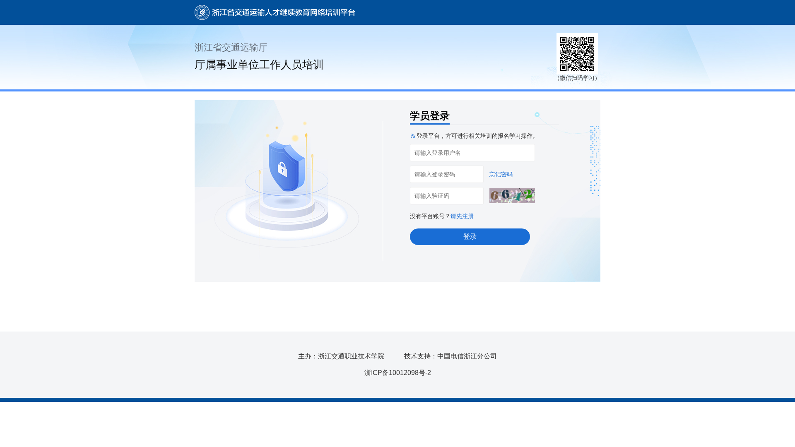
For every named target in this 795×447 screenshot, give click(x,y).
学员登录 (430, 115)
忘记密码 (501, 174)
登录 (470, 236)
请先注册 (462, 216)
